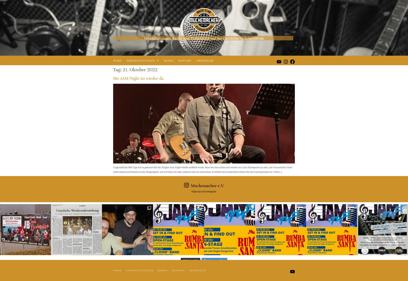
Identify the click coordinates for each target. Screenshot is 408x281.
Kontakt (185, 60)
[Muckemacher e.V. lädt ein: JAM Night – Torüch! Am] (331, 229)
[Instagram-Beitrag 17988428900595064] (25, 229)
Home (117, 60)
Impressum (205, 60)
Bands (169, 60)
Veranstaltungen (141, 60)
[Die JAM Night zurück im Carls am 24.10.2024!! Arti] (76, 229)
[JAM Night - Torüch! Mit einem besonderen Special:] (229, 229)
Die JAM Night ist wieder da (138, 78)
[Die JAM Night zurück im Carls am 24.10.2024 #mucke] (127, 229)
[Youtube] (279, 61)
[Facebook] (292, 61)
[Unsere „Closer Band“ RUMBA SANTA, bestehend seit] (178, 229)
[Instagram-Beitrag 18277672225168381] (280, 229)
